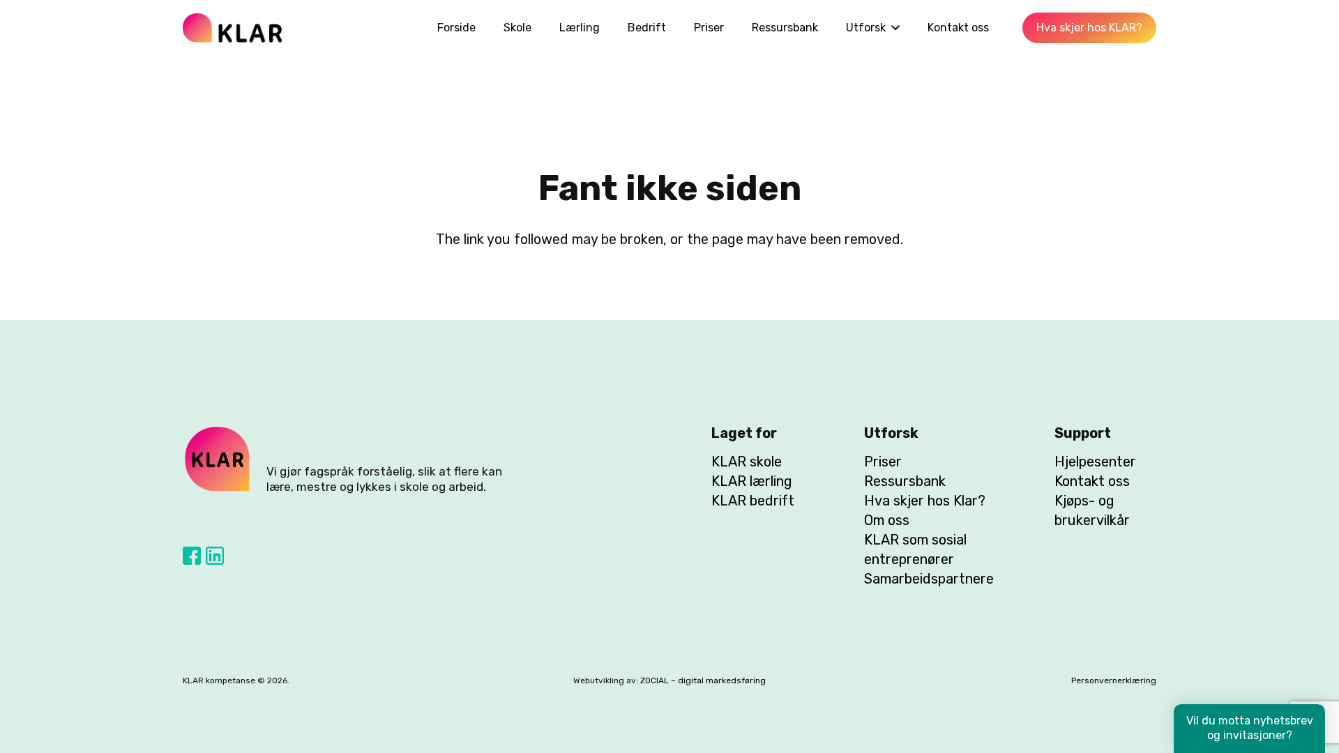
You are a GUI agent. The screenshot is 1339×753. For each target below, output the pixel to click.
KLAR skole (746, 461)
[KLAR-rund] (217, 459)
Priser (883, 461)
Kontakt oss (1092, 481)
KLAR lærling (751, 481)
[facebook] (192, 556)
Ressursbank (905, 481)
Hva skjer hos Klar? (924, 500)
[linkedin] (215, 556)
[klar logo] (232, 28)
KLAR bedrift (752, 500)
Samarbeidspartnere (929, 578)
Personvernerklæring (1113, 680)
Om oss (886, 520)
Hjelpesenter (1095, 461)
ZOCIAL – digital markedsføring (703, 680)
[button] (893, 28)
